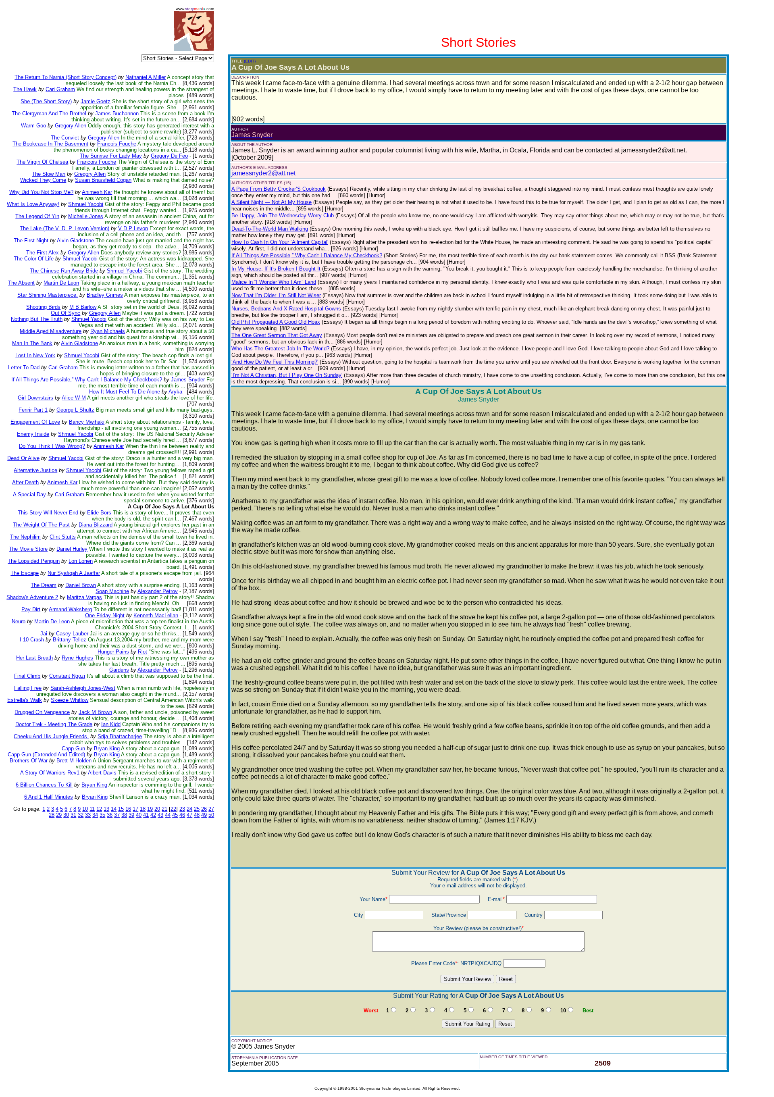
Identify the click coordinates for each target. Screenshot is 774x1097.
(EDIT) (250, 61)
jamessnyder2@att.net (263, 173)
